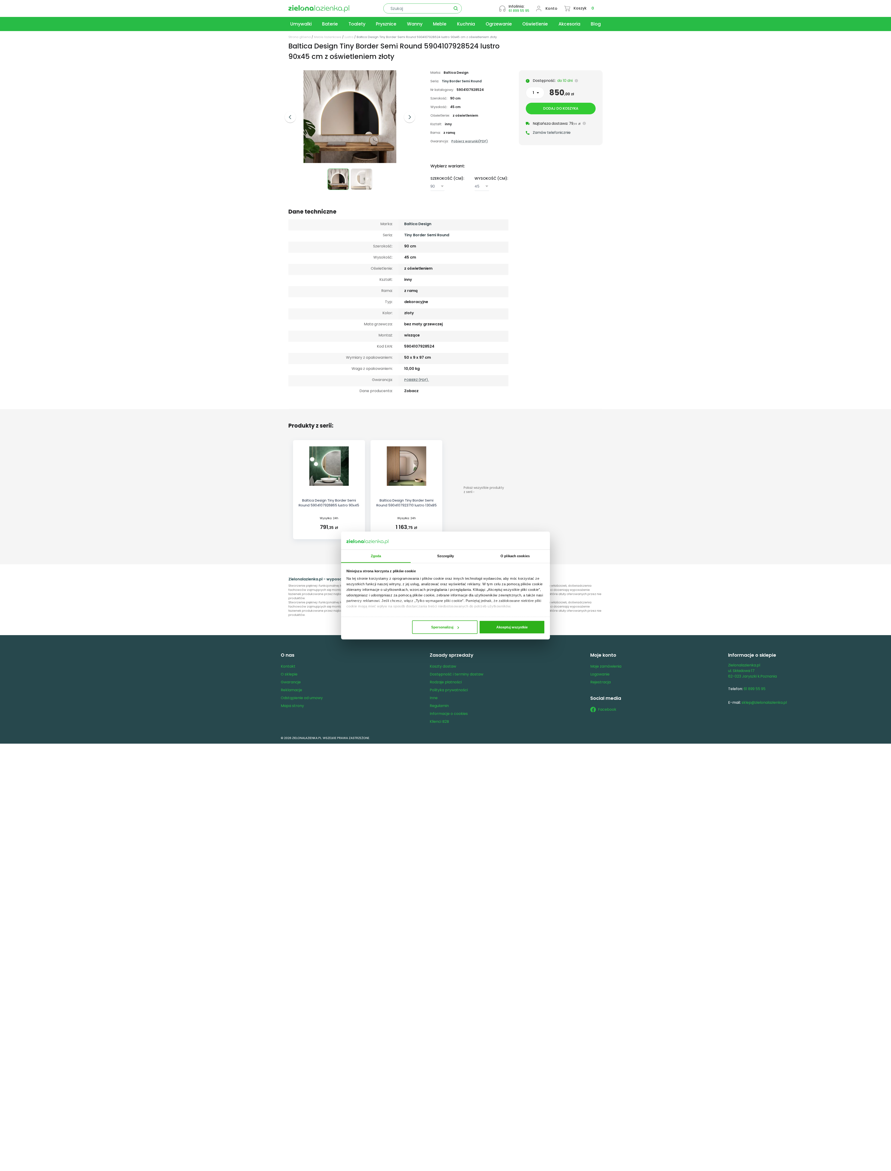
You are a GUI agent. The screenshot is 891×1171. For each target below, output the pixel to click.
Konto (552, 8)
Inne (434, 698)
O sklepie (289, 674)
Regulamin (439, 705)
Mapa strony (292, 705)
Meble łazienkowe (327, 37)
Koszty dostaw (443, 666)
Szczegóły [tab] (445, 556)
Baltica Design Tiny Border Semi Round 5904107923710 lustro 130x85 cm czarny (406, 505)
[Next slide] (409, 117)
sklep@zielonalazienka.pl (764, 702)
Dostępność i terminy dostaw (456, 674)
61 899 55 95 (519, 10)
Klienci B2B (439, 721)
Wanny (415, 24)
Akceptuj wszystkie (512, 627)
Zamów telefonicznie (552, 132)
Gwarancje (291, 682)
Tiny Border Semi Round (462, 81)
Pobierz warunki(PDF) (469, 141)
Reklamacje (291, 690)
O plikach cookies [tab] (515, 556)
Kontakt (288, 666)
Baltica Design (417, 224)
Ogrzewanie (499, 24)
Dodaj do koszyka (560, 108)
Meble (439, 24)
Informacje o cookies (449, 713)
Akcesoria (569, 24)
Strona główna (299, 37)
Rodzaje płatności (446, 682)
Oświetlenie (535, 24)
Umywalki (301, 24)
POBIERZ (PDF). (416, 380)
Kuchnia (466, 24)
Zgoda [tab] (376, 556)
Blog (596, 24)
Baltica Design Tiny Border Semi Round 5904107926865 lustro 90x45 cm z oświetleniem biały (329, 505)
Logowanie (600, 674)
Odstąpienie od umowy (302, 698)
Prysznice (386, 24)
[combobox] (437, 186)
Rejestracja (600, 682)
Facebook (607, 709)
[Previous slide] (290, 117)
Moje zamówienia (605, 666)
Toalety (357, 24)
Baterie (330, 24)
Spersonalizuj (442, 627)
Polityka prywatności (449, 690)
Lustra (349, 37)
